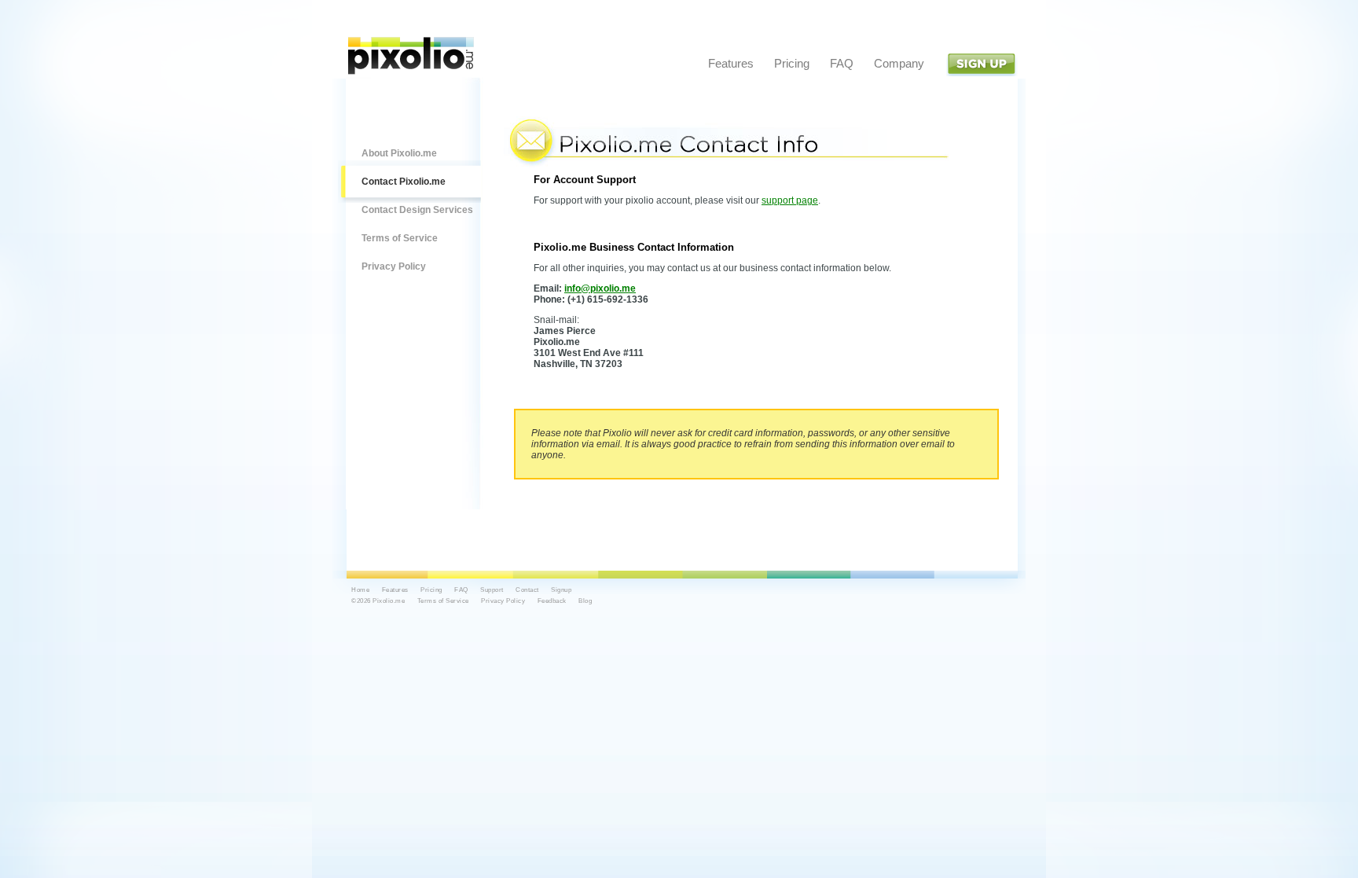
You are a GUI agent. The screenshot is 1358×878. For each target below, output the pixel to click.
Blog (585, 600)
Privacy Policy (394, 266)
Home (360, 589)
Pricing (791, 63)
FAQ (841, 63)
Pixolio (411, 56)
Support (492, 589)
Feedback (552, 600)
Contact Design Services (417, 209)
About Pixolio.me (399, 153)
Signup (982, 64)
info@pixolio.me (600, 288)
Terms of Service (400, 238)
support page (790, 200)
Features (731, 63)
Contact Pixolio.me (404, 181)
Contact (527, 589)
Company (899, 63)
